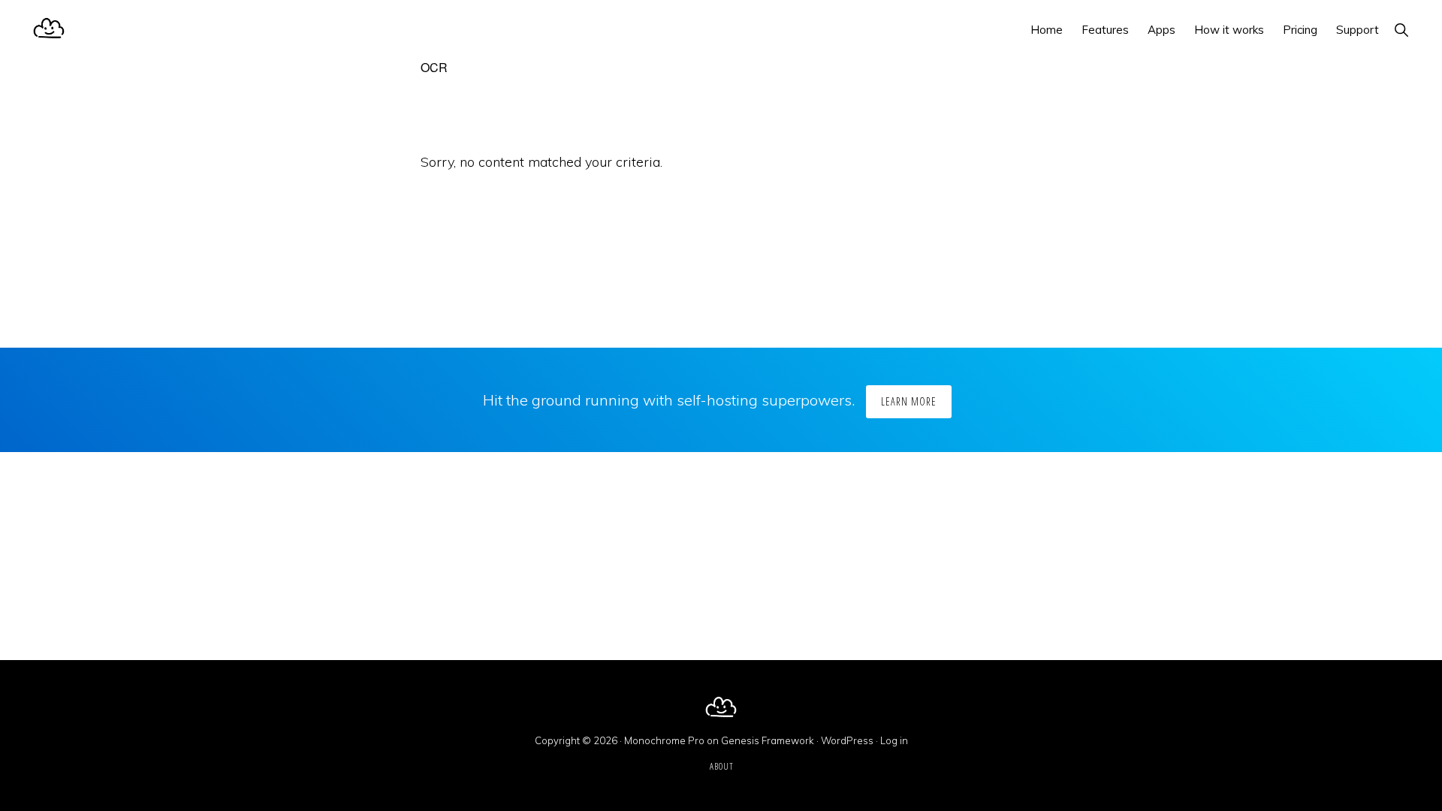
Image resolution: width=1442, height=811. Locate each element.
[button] (1401, 29)
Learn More (909, 401)
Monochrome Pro (664, 740)
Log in (894, 740)
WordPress (847, 740)
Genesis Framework (767, 740)
